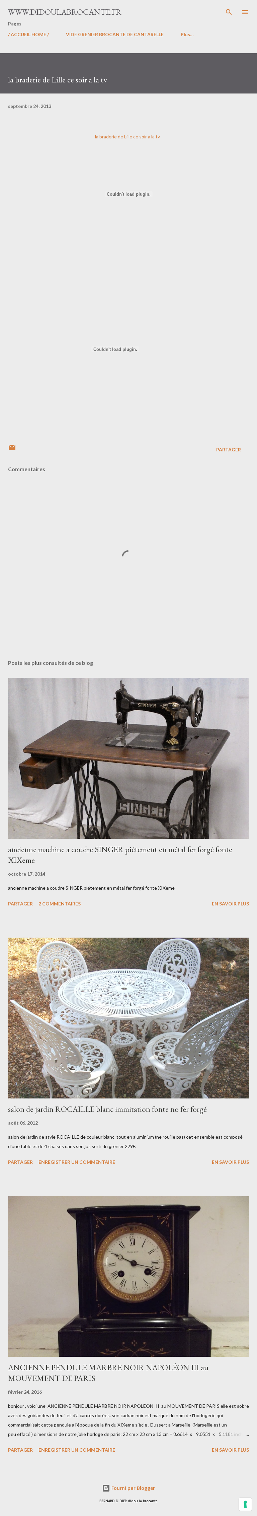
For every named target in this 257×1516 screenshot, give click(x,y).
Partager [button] (228, 449)
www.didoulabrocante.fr (64, 12)
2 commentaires (59, 903)
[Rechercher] (229, 12)
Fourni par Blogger (132, 1488)
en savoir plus (230, 903)
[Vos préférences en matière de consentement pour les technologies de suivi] (245, 1504)
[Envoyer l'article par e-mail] (12, 449)
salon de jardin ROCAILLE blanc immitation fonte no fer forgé (107, 1109)
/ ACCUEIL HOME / (28, 34)
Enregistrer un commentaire (76, 1162)
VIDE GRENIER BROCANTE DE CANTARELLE (115, 34)
